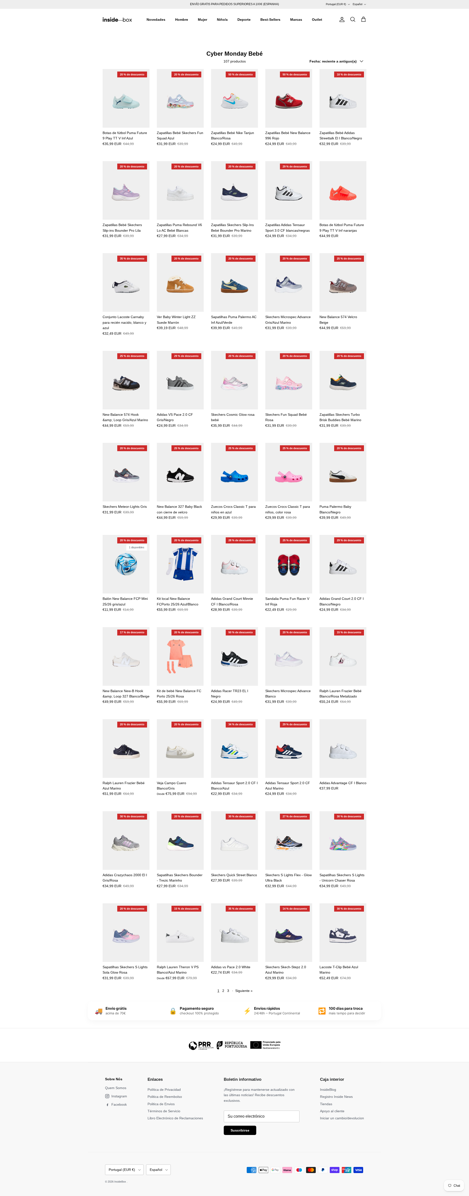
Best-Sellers (270, 19)
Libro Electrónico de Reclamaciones (175, 1118)
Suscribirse (240, 1130)
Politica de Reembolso (165, 1097)
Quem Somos (115, 1088)
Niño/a (222, 19)
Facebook (119, 1104)
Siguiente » (244, 991)
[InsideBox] (117, 19)
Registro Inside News (336, 1097)
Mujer (202, 19)
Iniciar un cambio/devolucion (342, 1118)
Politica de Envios (161, 1104)
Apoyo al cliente (332, 1111)
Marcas (296, 19)
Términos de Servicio (164, 1111)
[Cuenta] (341, 19)
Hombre (181, 19)
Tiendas (326, 1104)
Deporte (244, 19)
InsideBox (120, 1181)
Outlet (317, 19)
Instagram (119, 1096)
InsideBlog (328, 1090)
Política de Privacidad (164, 1090)
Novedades (156, 19)
